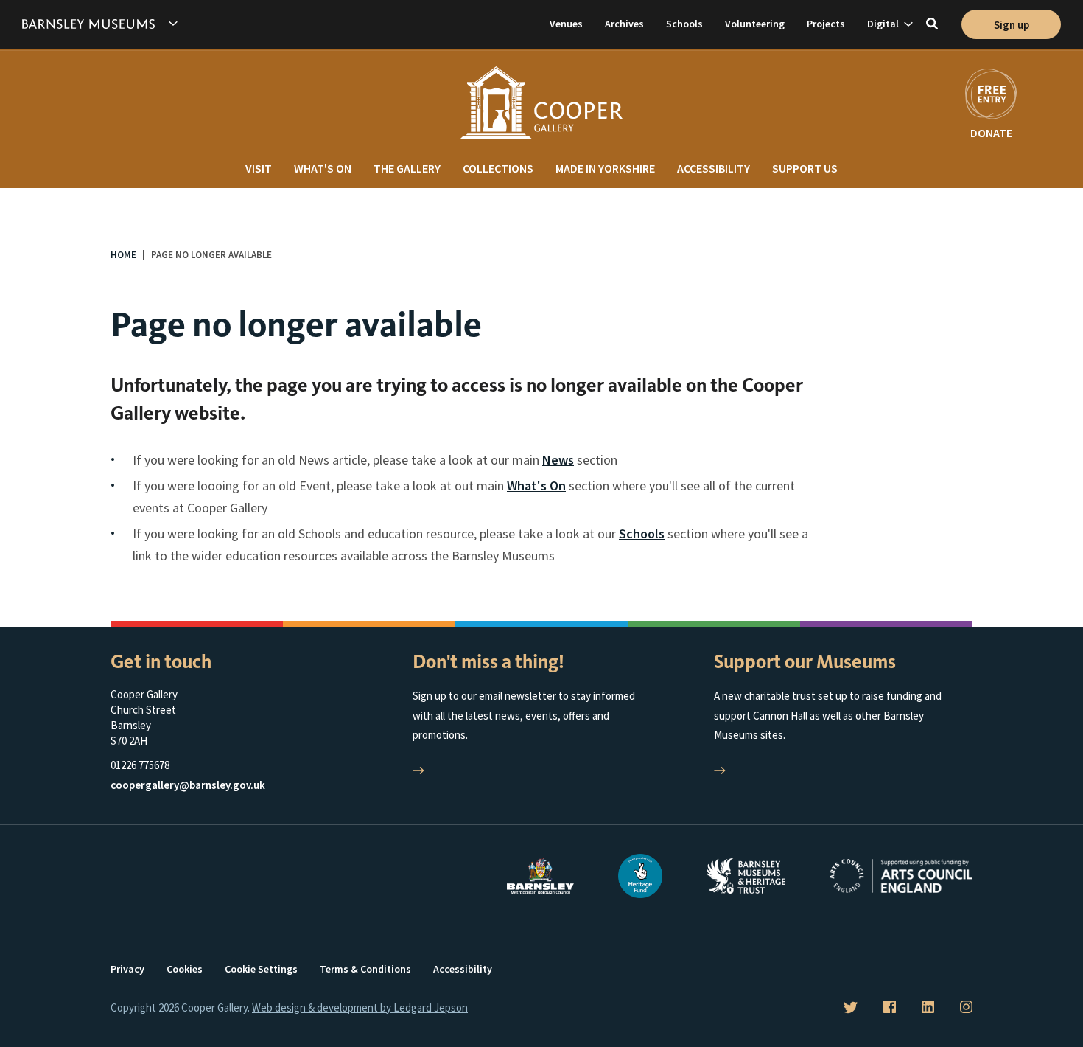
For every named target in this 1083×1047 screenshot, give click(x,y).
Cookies (185, 968)
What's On (322, 168)
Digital (883, 23)
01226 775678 (140, 765)
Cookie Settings (261, 968)
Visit (258, 168)
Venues (566, 23)
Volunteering (755, 23)
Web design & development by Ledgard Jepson (360, 1008)
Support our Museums (805, 661)
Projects (826, 23)
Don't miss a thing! (488, 661)
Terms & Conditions (365, 968)
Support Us (805, 168)
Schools (684, 23)
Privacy (127, 968)
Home (123, 254)
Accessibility (713, 168)
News (558, 459)
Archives (624, 23)
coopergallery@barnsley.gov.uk (188, 785)
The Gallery (407, 168)
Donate (991, 133)
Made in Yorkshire (605, 168)
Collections (498, 168)
